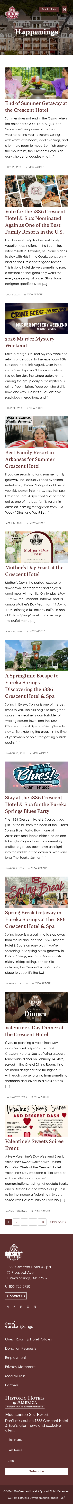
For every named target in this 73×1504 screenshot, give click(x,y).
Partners (11, 1385)
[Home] (13, 12)
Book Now (48, 9)
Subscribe (36, 1471)
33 (42, 1222)
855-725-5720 (19, 1286)
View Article (36, 167)
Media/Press (15, 1376)
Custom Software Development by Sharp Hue (36, 1497)
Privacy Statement (20, 1367)
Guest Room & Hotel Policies (28, 1339)
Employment (15, 1358)
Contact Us (16, 1296)
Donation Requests (20, 1348)
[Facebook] (7, 1306)
